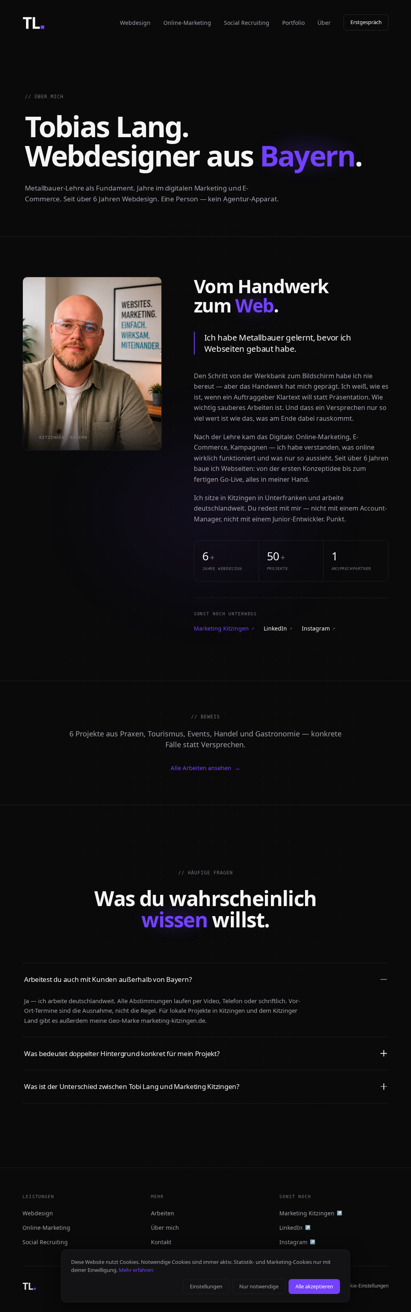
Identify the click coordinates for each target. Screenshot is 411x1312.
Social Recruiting (246, 22)
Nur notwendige (259, 1286)
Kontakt (161, 1242)
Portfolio (293, 22)
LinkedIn (278, 628)
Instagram (318, 628)
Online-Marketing (187, 22)
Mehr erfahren (136, 1269)
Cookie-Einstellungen (365, 1285)
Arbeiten (162, 1213)
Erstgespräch (366, 22)
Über (324, 22)
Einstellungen (206, 1286)
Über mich (165, 1227)
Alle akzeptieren (314, 1286)
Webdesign (135, 22)
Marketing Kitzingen (224, 628)
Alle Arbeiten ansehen (205, 768)
